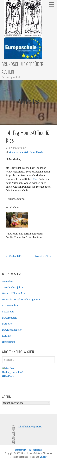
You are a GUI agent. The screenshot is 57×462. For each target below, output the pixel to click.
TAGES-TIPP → (43, 256)
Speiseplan (8, 311)
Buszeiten (7, 323)
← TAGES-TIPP (14, 256)
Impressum (8, 341)
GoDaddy (43, 457)
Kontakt (6, 335)
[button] (53, 4)
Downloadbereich (12, 329)
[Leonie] (17, 220)
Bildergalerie (9, 317)
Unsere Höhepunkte (13, 293)
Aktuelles (7, 281)
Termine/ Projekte (12, 287)
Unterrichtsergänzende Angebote (21, 299)
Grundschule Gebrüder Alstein (26, 152)
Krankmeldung (10, 305)
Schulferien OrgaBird (30, 426)
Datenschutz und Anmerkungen (28, 450)
